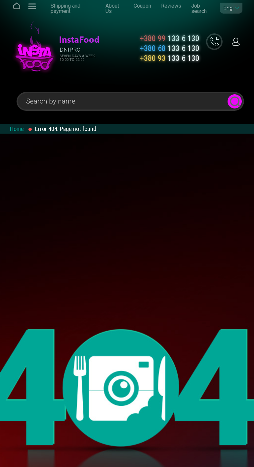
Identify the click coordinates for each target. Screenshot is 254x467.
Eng (228, 8)
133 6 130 (169, 38)
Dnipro (70, 49)
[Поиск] (235, 101)
